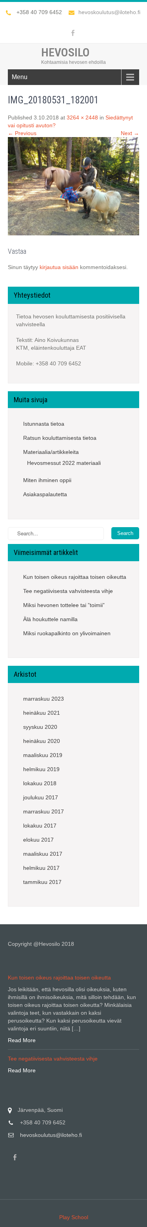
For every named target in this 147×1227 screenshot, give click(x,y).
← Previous (22, 133)
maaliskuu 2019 (42, 755)
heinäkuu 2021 (41, 713)
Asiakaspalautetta (45, 494)
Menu (19, 77)
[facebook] (73, 32)
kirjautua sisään (59, 267)
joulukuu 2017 (40, 797)
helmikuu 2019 (41, 769)
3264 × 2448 (82, 117)
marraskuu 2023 (43, 699)
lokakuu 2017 (39, 825)
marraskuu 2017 (43, 811)
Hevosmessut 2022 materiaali (64, 463)
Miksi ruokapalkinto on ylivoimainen (67, 633)
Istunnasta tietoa (43, 424)
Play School (73, 1217)
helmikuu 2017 (41, 868)
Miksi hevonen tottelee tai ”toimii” (64, 605)
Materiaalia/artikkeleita (51, 452)
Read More (22, 1040)
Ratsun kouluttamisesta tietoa (59, 438)
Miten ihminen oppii (47, 480)
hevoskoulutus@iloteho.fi (109, 12)
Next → (130, 133)
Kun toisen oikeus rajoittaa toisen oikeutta (74, 577)
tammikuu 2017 (42, 882)
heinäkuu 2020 (41, 741)
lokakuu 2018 (39, 783)
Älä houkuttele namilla (50, 619)
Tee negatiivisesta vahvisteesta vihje (68, 591)
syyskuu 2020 (40, 727)
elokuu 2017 (38, 840)
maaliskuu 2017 (42, 854)
